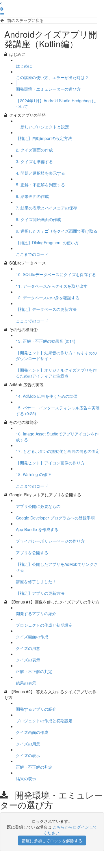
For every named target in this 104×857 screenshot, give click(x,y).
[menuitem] (1, 9)
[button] (0, 3)
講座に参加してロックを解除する (52, 840)
